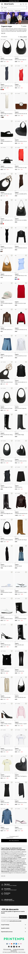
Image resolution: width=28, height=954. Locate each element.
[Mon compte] (21, 4)
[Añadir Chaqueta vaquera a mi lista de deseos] (11, 809)
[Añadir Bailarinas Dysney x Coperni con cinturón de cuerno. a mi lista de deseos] (26, 572)
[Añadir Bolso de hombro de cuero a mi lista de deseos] (11, 255)
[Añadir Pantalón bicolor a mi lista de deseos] (26, 546)
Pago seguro (7, 884)
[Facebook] (9, 947)
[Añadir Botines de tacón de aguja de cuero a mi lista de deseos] (26, 598)
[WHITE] (3, 251)
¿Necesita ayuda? (8, 899)
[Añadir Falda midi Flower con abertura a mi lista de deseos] (26, 148)
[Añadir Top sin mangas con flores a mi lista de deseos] (11, 467)
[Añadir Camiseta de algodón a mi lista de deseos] (11, 756)
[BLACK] (2, 117)
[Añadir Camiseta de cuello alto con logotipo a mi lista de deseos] (11, 309)
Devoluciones (7, 893)
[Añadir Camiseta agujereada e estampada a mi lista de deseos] (11, 730)
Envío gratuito (7, 888)
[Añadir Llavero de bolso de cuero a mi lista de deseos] (11, 174)
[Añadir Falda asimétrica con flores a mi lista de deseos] (26, 782)
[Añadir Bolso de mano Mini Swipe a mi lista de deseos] (11, 441)
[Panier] (26, 4)
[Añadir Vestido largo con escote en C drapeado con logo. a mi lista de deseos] (11, 94)
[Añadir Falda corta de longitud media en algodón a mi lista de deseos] (11, 336)
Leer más (3, 33)
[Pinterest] (16, 947)
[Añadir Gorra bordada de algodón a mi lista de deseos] (11, 283)
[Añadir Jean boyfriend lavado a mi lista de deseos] (11, 677)
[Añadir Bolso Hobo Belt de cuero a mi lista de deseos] (26, 677)
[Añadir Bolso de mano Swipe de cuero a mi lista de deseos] (26, 388)
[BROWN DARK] (2, 89)
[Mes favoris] (23, 4)
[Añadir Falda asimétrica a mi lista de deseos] (26, 467)
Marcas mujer (10, 10)
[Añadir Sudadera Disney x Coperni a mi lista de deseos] (26, 704)
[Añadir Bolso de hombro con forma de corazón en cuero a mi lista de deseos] (26, 441)
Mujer (5, 10)
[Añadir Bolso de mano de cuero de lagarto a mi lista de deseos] (26, 94)
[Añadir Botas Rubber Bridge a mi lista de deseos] (26, 415)
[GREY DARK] (2, 223)
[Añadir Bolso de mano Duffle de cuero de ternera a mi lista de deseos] (11, 148)
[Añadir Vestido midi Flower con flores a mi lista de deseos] (11, 66)
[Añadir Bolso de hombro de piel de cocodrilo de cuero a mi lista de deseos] (11, 520)
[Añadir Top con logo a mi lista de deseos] (26, 730)
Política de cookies (7, 949)
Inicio (2, 10)
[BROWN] (3, 117)
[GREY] (16, 279)
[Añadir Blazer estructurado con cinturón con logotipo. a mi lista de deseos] (26, 362)
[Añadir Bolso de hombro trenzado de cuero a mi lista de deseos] (11, 40)
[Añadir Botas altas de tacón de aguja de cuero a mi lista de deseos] (11, 415)
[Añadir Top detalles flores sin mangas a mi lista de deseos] (26, 255)
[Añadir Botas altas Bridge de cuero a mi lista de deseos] (11, 493)
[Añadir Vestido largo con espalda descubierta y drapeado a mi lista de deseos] (11, 546)
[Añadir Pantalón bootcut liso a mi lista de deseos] (26, 651)
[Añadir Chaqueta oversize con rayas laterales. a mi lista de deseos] (26, 309)
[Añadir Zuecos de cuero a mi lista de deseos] (26, 809)
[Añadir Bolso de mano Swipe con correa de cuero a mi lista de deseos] (26, 40)
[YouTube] (19, 947)
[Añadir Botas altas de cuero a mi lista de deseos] (26, 625)
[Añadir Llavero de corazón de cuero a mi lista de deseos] (11, 362)
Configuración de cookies (18, 949)
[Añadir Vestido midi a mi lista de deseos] (26, 66)
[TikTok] (14, 947)
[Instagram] (11, 947)
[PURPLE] (17, 279)
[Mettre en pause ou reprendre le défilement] (1, 1)
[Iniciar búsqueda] (2, 7)
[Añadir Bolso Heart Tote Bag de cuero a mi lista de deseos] (26, 756)
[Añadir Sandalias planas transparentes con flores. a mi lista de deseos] (11, 572)
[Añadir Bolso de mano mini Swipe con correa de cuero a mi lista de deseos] (11, 388)
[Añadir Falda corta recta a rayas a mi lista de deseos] (26, 283)
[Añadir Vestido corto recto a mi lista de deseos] (11, 782)
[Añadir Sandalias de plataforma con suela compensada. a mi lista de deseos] (11, 121)
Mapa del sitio (14, 950)
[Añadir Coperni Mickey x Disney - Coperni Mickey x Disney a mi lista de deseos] (11, 704)
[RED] (3, 89)
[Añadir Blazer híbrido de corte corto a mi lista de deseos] (26, 228)
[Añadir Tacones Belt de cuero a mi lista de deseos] (11, 625)
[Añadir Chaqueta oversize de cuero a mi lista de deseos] (26, 493)
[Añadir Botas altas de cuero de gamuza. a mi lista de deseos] (26, 520)
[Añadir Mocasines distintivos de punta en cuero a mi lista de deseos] (11, 598)
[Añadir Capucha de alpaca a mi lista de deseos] (11, 651)
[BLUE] (15, 279)
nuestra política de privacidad (15, 920)
